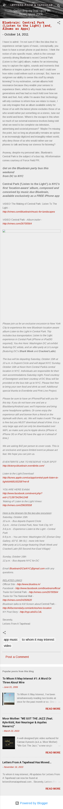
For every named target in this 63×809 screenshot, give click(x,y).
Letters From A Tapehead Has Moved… (27, 762)
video (7, 645)
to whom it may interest (38, 639)
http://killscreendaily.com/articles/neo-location (26, 608)
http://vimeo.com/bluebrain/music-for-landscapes (28, 211)
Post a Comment (17, 657)
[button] (59, 23)
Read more (53, 708)
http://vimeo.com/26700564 (17, 223)
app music (11, 639)
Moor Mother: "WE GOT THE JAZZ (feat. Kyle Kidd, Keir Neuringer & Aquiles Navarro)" (27, 722)
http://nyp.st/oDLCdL (31, 612)
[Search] (59, 6)
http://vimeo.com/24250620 (17, 600)
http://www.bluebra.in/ (28, 584)
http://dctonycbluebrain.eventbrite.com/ (23, 465)
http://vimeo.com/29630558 (17, 505)
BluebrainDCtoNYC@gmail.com (26, 568)
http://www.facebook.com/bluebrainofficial (37, 588)
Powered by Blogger (33, 803)
